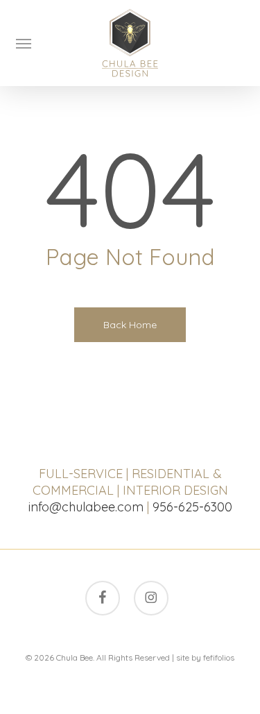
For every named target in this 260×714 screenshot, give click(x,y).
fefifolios (218, 657)
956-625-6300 (192, 507)
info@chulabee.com (86, 507)
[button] (23, 43)
